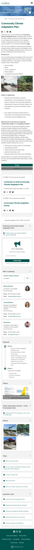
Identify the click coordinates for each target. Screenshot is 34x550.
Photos (5, 420)
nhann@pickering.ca (13, 334)
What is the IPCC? (10, 480)
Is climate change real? (12, 474)
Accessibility (16, 539)
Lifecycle (6, 342)
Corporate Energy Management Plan (15, 499)
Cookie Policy (13, 542)
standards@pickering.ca (14, 296)
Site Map (21, 542)
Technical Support (25, 539)
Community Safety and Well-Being (14, 523)
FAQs (5, 456)
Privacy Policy (22, 535)
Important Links (8, 494)
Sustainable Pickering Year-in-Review (15, 517)
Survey (17, 165)
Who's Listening (8, 271)
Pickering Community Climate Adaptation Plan (13, 227)
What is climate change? (12, 461)
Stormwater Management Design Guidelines (17, 511)
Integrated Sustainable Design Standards (16, 505)
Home (6, 18)
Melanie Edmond (8, 286)
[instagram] (20, 532)
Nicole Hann (6, 322)
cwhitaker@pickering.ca (14, 316)
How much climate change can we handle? (17, 486)
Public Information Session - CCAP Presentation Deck (15, 407)
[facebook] (14, 532)
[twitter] (17, 532)
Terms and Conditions (11, 535)
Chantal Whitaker (8, 302)
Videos (5, 383)
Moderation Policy (6, 539)
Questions (17, 168)
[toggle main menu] (31, 2)
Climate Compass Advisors (11, 275)
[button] (2, 32)
